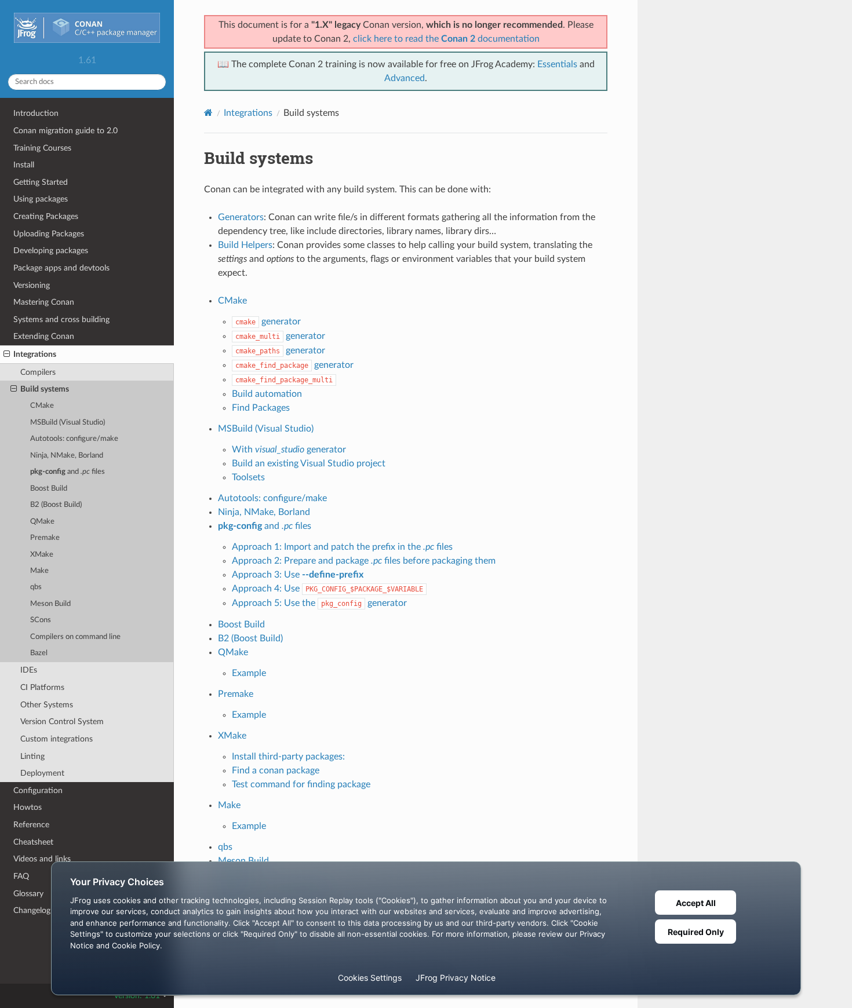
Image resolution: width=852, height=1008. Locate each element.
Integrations (34, 354)
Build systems (44, 389)
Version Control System (62, 721)
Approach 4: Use (327, 588)
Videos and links (42, 858)
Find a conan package (275, 770)
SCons (40, 620)
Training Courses (42, 148)
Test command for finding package (301, 784)
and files (67, 472)
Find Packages (261, 407)
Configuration (38, 790)
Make (39, 571)
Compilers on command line (75, 637)
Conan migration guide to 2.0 (65, 130)
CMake (42, 406)
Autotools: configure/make (74, 439)
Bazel (39, 653)
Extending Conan (43, 336)
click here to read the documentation (446, 38)
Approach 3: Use (297, 574)
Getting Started (40, 182)
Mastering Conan (43, 302)
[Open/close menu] (6, 354)
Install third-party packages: (288, 756)
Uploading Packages (48, 233)
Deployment (42, 773)
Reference (31, 824)
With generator (289, 449)
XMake (41, 554)
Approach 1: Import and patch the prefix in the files (342, 547)
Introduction (36, 113)
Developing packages (50, 250)
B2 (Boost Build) (56, 505)
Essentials (557, 64)
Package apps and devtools (61, 268)
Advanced (404, 78)
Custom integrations (56, 739)
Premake (45, 538)
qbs (36, 587)
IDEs (28, 670)
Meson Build (50, 604)
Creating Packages (45, 216)
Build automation (267, 394)
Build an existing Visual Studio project (308, 463)
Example (249, 673)
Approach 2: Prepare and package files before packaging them (364, 560)
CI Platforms (42, 687)
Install (23, 164)
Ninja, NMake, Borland (66, 455)
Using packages (40, 199)
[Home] (208, 113)
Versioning (31, 285)
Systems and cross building (61, 319)
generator (268, 321)
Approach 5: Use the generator (319, 603)
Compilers (38, 372)
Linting (32, 756)
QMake (42, 521)
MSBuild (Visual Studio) (67, 422)
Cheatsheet (33, 842)
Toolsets (248, 477)
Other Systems (46, 704)
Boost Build (48, 488)
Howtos (27, 807)
